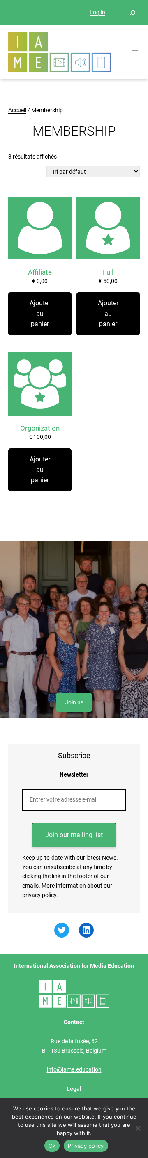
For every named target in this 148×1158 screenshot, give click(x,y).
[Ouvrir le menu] (135, 52)
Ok (52, 1145)
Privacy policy (86, 1145)
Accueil (17, 110)
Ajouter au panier (40, 313)
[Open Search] (132, 12)
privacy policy (39, 895)
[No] (138, 1128)
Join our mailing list (74, 835)
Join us (74, 702)
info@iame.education (74, 1069)
